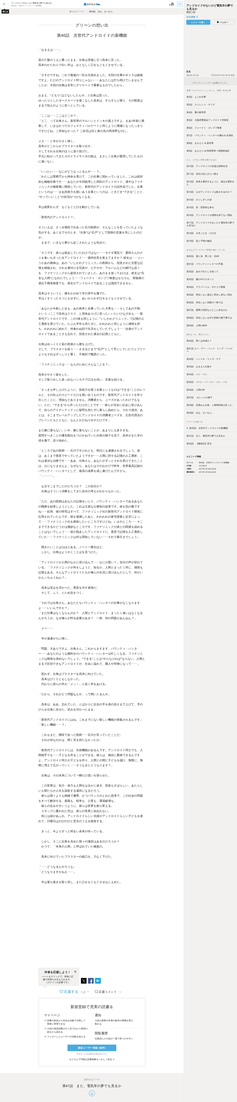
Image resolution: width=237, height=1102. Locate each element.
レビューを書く (198, 22)
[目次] (180, 4)
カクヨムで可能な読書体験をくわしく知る (91, 1059)
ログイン (103, 1053)
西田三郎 (190, 12)
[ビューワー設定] (172, 4)
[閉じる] (75, 972)
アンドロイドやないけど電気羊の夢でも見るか (209, 6)
